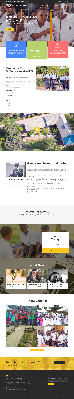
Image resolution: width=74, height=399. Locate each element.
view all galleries (37, 349)
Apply (67, 5)
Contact (62, 5)
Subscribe (51, 384)
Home (42, 5)
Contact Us (10, 29)
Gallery (56, 5)
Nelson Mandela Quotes (34, 284)
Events (46, 5)
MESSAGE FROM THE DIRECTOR (15, 284)
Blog (51, 5)
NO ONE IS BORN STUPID (56, 284)
